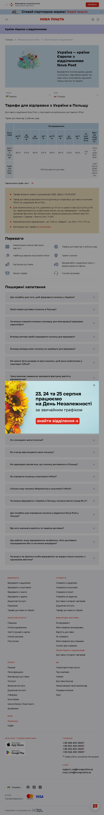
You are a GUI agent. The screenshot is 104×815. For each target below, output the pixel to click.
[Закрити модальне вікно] (94, 385)
